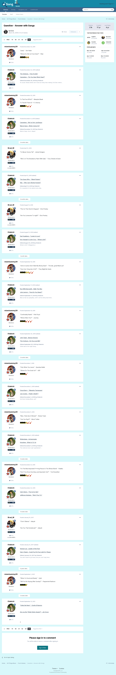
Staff (11, 14)
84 (29, 39)
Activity (13, 9)
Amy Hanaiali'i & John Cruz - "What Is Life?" (33, 239)
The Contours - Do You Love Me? (30, 341)
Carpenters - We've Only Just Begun (31, 122)
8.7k (12, 88)
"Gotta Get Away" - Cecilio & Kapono (31, 605)
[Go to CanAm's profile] (88, 42)
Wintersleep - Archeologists (28, 439)
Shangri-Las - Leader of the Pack (30, 548)
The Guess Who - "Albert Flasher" (30, 179)
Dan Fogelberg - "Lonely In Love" (30, 236)
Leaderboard (34, 9)
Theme (54, 668)
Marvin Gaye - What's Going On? (30, 126)
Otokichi (11, 70)
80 (15, 39)
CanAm (93, 42)
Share (65, 32)
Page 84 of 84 (37, 39)
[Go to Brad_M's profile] (11, 154)
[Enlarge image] (21, 57)
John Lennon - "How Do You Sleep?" (31, 292)
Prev (8, 39)
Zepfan (93, 36)
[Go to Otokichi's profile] (11, 76)
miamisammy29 (10, 47)
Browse (6, 9)
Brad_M (11, 148)
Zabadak (108, 42)
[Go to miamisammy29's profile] (11, 53)
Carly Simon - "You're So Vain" (29, 492)
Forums (4, 14)
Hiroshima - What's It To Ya (28, 442)
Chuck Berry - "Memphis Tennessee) (31, 390)
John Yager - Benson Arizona (29, 337)
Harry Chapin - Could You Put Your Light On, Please (35, 552)
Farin (12, 31)
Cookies (61, 668)
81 (19, 39)
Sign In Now (42, 647)
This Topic (105, 9)
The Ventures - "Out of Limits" (29, 74)
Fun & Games (24, 33)
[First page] (4, 40)
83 (25, 39)
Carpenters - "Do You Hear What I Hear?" (32, 77)
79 (12, 39)
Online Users (19, 14)
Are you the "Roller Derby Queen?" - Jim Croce (34, 612)
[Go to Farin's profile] (6, 32)
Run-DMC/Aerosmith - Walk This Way (31, 289)
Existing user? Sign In (106, 3)
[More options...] (80, 47)
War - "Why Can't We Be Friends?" (30, 182)
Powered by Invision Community (58, 672)
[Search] (112, 9)
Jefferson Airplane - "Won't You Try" (31, 495)
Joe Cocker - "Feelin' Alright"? (29, 394)
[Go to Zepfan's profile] (88, 37)
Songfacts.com (23, 9)
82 (22, 39)
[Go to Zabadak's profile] (103, 42)
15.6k (12, 62)
